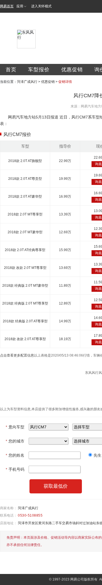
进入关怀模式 (41, 6)
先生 (97, 455)
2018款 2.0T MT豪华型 (25, 232)
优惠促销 (72, 69)
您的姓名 (15, 455)
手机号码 (15, 469)
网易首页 (7, 6)
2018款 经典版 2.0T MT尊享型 (25, 303)
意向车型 (15, 427)
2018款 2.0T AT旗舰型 (25, 161)
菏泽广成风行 (27, 82)
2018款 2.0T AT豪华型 (25, 196)
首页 (11, 69)
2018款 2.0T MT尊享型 (25, 214)
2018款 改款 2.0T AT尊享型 (25, 339)
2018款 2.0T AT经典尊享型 (25, 250)
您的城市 (15, 441)
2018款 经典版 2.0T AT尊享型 (25, 321)
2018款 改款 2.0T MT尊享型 (25, 268)
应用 (19, 6)
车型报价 (39, 69)
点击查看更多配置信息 (17, 355)
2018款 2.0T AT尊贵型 (25, 179)
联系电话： (8, 515)
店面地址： (8, 523)
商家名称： (8, 508)
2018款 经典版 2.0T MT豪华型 (25, 286)
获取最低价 (56, 486)
